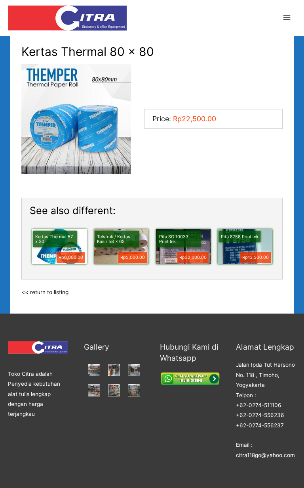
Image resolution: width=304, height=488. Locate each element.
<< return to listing (44, 292)
